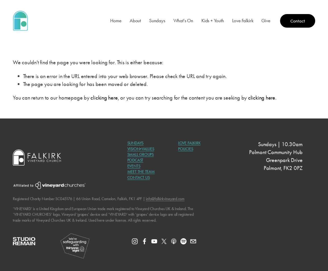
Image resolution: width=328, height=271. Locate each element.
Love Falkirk (242, 21)
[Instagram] (135, 241)
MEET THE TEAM (141, 171)
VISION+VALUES (140, 148)
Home (115, 21)
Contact (297, 21)
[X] (164, 241)
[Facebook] (144, 241)
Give (265, 21)
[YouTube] (154, 241)
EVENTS (133, 166)
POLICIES (185, 148)
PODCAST (135, 160)
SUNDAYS (135, 142)
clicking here (104, 97)
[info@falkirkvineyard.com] (193, 241)
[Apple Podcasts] (174, 241)
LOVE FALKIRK (189, 142)
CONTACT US (138, 177)
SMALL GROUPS (140, 154)
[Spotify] (183, 241)
